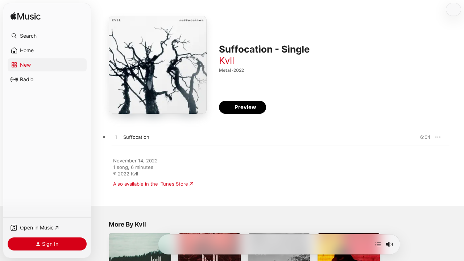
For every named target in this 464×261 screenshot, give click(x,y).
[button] (47, 36)
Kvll (226, 60)
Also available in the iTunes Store (150, 184)
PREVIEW (422, 137)
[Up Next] (378, 244)
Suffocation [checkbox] (136, 137)
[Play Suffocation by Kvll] (116, 137)
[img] (26, 16)
